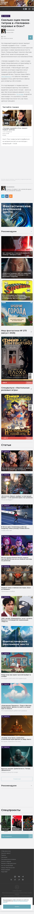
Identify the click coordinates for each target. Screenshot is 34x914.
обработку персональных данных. (15, 901)
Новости (6, 16)
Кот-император (10, 30)
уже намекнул (6, 76)
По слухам (19, 94)
